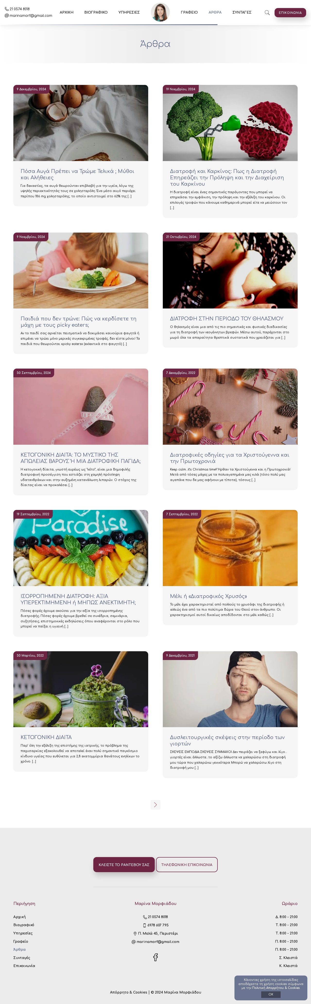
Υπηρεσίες (23, 933)
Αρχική (19, 917)
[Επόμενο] (155, 805)
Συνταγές (21, 958)
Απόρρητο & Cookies (129, 992)
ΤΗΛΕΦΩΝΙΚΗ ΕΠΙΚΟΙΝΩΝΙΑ (186, 865)
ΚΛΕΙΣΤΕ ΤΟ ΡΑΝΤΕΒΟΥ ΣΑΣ (124, 865)
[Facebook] (155, 960)
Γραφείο (20, 941)
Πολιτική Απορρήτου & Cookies (276, 988)
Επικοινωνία (24, 966)
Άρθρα (19, 949)
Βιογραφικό (23, 925)
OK (270, 994)
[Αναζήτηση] (267, 12)
